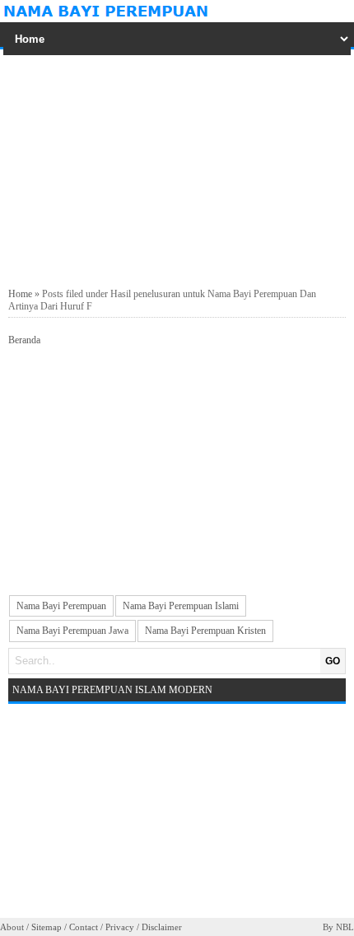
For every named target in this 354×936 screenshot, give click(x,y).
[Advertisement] (177, 169)
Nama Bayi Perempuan (61, 606)
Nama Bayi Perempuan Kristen (205, 630)
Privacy (119, 927)
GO (332, 661)
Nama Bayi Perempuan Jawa (72, 630)
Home (20, 294)
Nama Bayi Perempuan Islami (181, 606)
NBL (345, 927)
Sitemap (46, 927)
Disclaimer (162, 927)
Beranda (24, 340)
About (12, 927)
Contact (83, 927)
